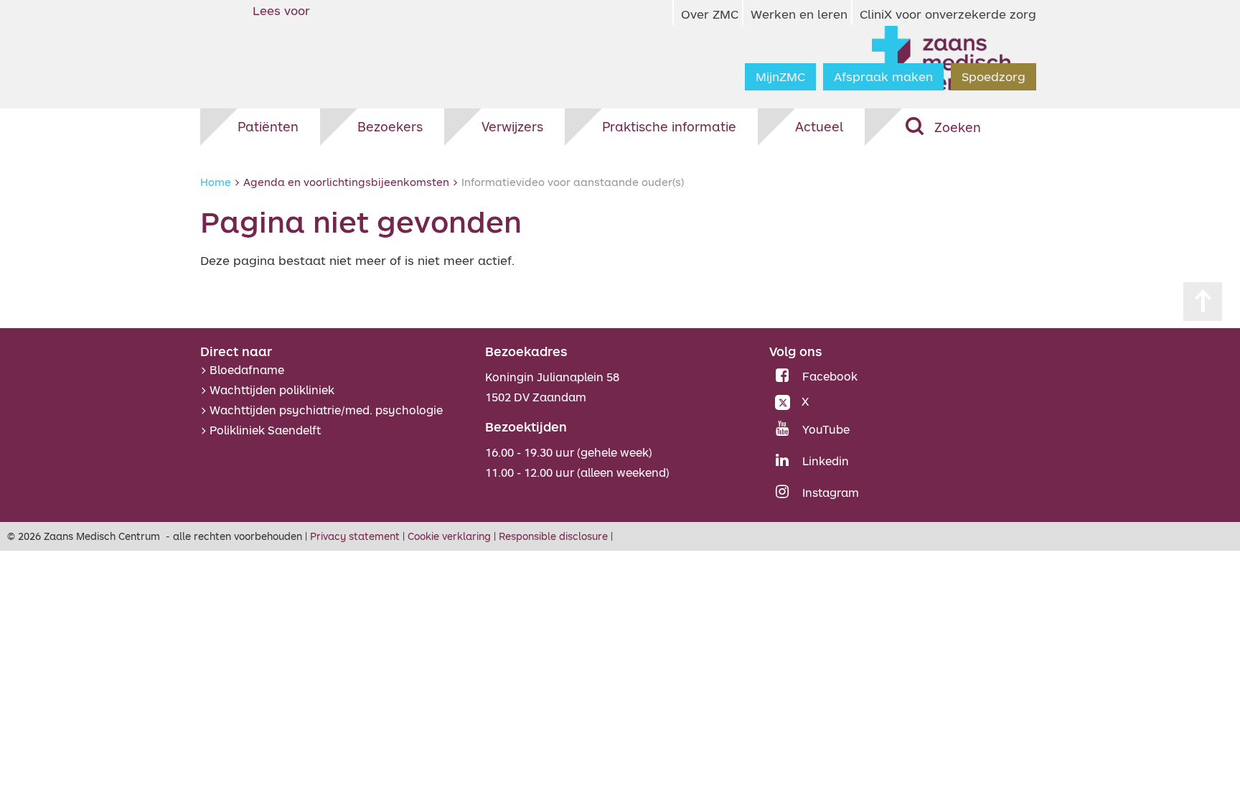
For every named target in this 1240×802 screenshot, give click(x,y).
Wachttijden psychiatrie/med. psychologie (326, 410)
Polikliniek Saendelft (265, 430)
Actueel (819, 126)
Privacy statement (355, 536)
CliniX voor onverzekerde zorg (948, 14)
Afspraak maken (883, 76)
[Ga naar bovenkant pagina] (1202, 301)
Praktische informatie (669, 126)
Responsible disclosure (553, 536)
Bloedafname (247, 370)
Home (215, 181)
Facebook (830, 376)
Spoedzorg (993, 76)
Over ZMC (709, 14)
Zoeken (957, 127)
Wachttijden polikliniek (272, 390)
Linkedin (825, 461)
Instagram (830, 492)
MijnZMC (780, 76)
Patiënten (268, 126)
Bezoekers (390, 126)
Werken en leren (799, 14)
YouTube (826, 429)
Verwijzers (512, 126)
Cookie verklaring (449, 536)
